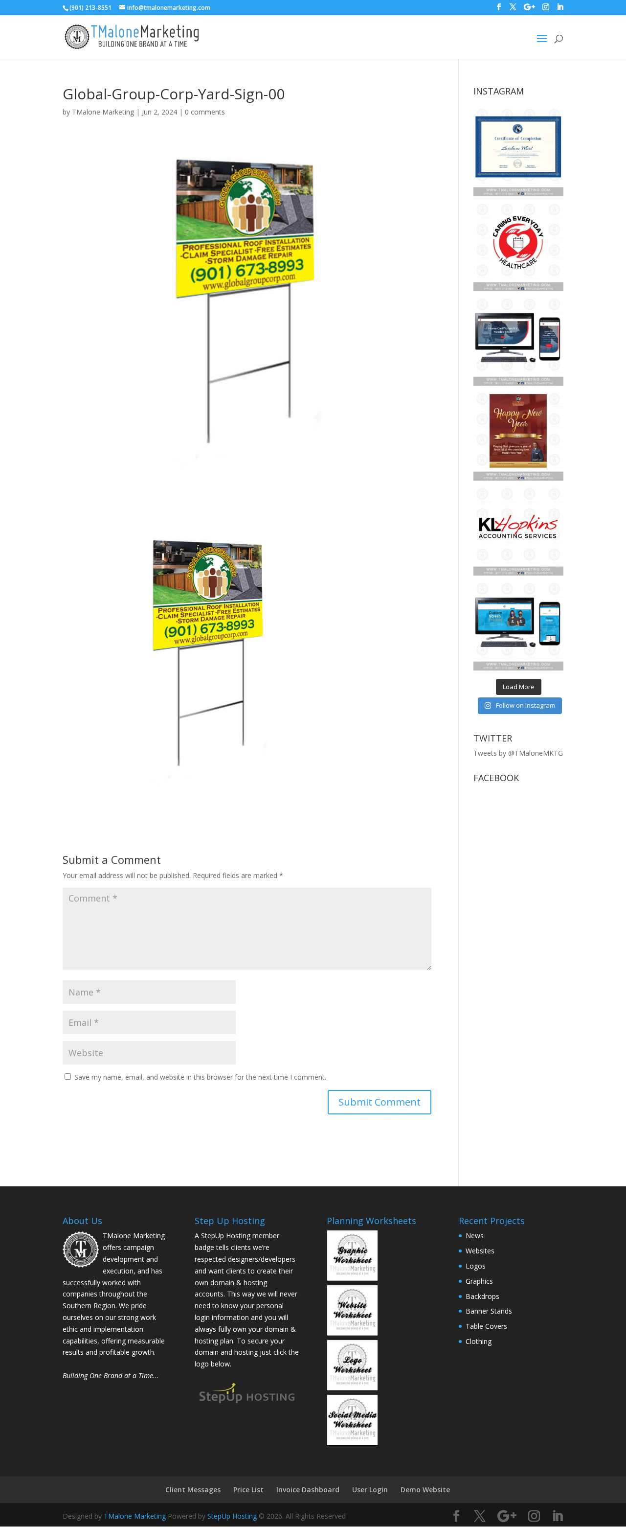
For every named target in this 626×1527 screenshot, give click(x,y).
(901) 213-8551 (90, 7)
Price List (248, 1489)
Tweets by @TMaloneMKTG (518, 753)
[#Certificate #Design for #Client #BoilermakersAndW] (518, 151)
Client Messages (193, 1489)
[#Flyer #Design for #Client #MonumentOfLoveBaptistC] (518, 436)
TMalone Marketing (103, 111)
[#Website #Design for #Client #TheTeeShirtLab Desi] (518, 625)
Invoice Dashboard (307, 1489)
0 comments (205, 111)
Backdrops (482, 1296)
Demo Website (425, 1489)
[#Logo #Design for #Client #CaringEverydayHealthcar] (518, 246)
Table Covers (486, 1326)
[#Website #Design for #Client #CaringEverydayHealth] (518, 341)
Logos (476, 1266)
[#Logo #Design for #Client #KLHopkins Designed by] (518, 531)
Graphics (479, 1281)
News (475, 1235)
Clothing (479, 1341)
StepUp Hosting (232, 1516)
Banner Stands (489, 1311)
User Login (370, 1489)
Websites (480, 1250)
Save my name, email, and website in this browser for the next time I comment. (200, 1077)
